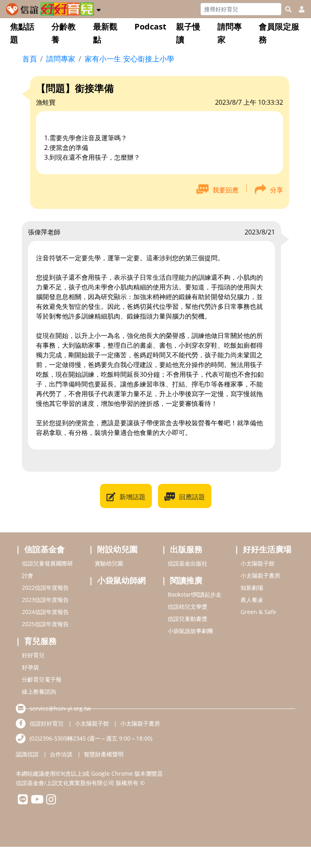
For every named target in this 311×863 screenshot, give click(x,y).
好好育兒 (33, 655)
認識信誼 (27, 754)
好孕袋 (30, 667)
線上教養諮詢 (39, 691)
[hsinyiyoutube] (37, 801)
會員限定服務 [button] (279, 33)
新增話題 (132, 496)
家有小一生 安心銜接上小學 (129, 58)
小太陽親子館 (258, 563)
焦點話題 (22, 33)
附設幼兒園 (117, 549)
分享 (276, 190)
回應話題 (192, 496)
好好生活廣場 (267, 549)
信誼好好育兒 (47, 723)
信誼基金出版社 (187, 563)
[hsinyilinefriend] (23, 801)
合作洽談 (61, 754)
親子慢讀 (188, 33)
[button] (98, 8)
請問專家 (229, 33)
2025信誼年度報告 (45, 624)
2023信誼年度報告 (45, 599)
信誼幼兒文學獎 (187, 606)
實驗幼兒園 (109, 563)
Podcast (150, 26)
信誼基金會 (44, 549)
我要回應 (226, 190)
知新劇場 (252, 587)
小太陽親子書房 (260, 575)
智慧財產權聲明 (104, 754)
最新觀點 (105, 33)
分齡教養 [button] (63, 33)
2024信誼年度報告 (45, 612)
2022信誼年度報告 (45, 587)
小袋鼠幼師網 (121, 580)
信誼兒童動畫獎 (187, 618)
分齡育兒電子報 (42, 679)
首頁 (29, 58)
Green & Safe (258, 612)
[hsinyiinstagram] (51, 801)
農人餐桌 (252, 599)
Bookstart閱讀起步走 (195, 594)
